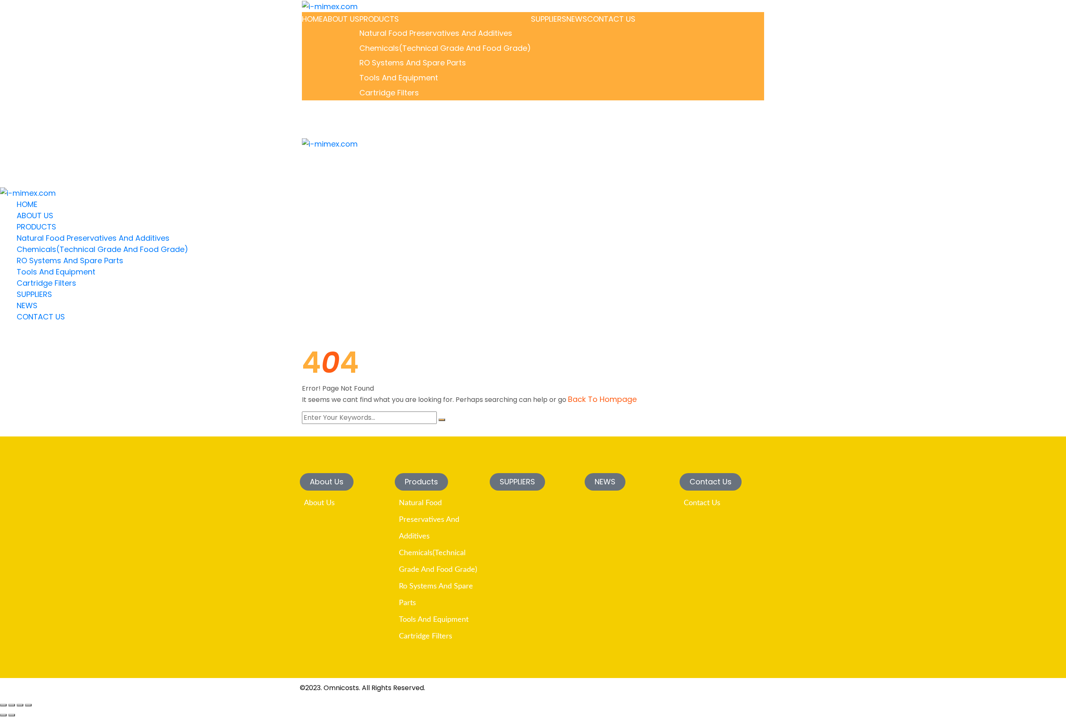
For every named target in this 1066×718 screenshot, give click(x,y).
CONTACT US (611, 19)
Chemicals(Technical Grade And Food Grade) (445, 48)
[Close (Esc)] (28, 705)
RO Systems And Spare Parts (412, 62)
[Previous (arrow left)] (3, 715)
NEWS (576, 19)
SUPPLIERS (548, 19)
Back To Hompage (602, 399)
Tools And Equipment (398, 77)
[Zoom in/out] (3, 705)
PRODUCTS (379, 19)
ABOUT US (341, 19)
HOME (312, 19)
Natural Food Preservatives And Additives (435, 33)
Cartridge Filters (389, 92)
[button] (327, 482)
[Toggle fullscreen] (11, 705)
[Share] (20, 705)
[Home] (28, 192)
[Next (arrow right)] (11, 715)
